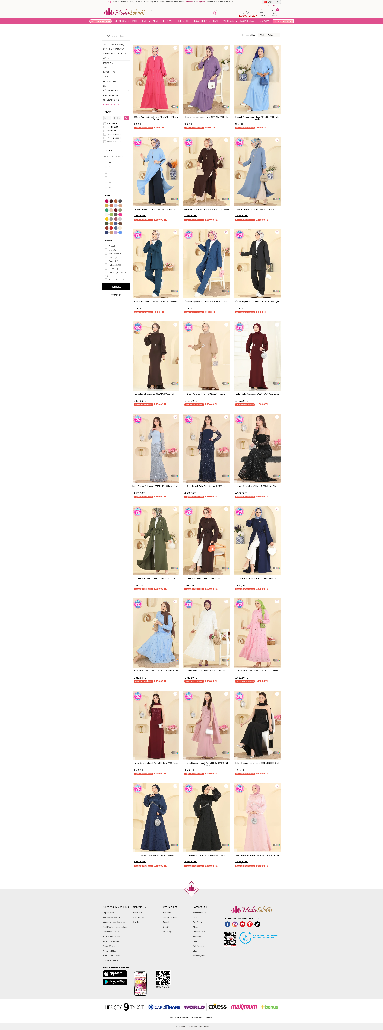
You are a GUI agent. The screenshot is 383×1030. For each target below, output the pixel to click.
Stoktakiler (250, 35)
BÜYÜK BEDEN (200, 21)
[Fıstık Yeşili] (111, 215)
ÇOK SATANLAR (111, 100)
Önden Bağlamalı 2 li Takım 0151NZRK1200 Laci (155, 302)
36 (110, 162)
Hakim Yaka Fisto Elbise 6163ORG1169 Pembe (257, 671)
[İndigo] (116, 224)
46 (110, 188)
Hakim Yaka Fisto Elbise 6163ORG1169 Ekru (206, 671)
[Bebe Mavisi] (116, 206)
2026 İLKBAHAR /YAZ (113, 49)
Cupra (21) (113, 261)
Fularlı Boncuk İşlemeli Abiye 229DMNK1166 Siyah (257, 763)
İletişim (136, 922)
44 (110, 183)
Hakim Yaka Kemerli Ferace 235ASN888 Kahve (206, 578)
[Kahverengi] (120, 224)
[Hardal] (111, 224)
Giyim (195, 917)
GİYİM (144, 21)
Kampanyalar (198, 956)
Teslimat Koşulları (111, 932)
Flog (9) (112, 246)
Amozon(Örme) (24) (117, 280)
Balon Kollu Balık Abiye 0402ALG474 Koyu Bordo (257, 394)
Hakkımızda (138, 917)
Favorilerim (168, 922)
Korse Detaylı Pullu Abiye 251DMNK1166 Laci (206, 486)
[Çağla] (120, 210)
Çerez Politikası (110, 951)
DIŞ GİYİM (167, 21)
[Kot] (116, 228)
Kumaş (109, 240)
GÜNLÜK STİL (183, 21)
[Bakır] (111, 206)
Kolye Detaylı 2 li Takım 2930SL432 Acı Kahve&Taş (206, 209)
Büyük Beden (199, 932)
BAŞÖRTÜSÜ (228, 21)
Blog (195, 951)
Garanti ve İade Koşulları (114, 922)
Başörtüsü (197, 936)
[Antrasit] (120, 201)
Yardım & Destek (110, 960)
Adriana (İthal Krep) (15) (115, 274)
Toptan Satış (108, 913)
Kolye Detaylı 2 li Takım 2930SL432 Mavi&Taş (257, 209)
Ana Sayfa (137, 913)
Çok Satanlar (198, 946)
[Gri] (111, 219)
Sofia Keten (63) (116, 254)
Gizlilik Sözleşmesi (111, 956)
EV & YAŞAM (264, 21)
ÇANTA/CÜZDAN (247, 21)
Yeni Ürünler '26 (199, 913)
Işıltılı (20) (113, 269)
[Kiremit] (107, 228)
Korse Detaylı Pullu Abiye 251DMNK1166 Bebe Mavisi (155, 486)
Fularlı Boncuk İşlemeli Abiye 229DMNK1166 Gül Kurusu (206, 764)
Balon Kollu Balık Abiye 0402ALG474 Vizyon (206, 394)
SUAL (106, 86)
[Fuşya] (120, 215)
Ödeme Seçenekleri (111, 917)
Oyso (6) (112, 250)
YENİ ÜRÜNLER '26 (102, 21)
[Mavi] (120, 233)
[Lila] (116, 233)
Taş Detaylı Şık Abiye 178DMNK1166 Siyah (206, 855)
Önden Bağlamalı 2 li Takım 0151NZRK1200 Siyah (257, 302)
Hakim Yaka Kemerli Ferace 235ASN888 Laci (257, 578)
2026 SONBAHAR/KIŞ (113, 44)
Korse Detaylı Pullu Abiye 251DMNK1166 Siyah (257, 486)
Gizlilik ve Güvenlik (111, 936)
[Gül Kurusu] (116, 219)
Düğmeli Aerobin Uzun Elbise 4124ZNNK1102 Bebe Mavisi (257, 118)
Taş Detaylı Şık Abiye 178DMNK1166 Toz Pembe (257, 855)
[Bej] (120, 206)
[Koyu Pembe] (107, 201)
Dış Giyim (197, 922)
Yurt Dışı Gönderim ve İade (115, 927)
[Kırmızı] (111, 228)
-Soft (176, 1026)
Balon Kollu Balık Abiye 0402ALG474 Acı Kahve (156, 394)
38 (110, 167)
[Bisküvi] (111, 210)
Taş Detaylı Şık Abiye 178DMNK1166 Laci (155, 855)
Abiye (195, 927)
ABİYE (155, 21)
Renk (108, 195)
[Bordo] (116, 210)
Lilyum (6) (113, 257)
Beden (108, 150)
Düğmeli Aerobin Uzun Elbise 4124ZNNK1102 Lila (206, 117)
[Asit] (107, 206)
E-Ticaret (182, 1026)
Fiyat (108, 112)
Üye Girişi (167, 932)
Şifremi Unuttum (170, 917)
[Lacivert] (107, 233)
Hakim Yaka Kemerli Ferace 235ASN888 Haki (155, 578)
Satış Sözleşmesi (111, 946)
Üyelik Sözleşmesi (111, 941)
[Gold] (107, 219)
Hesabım (167, 913)
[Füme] (116, 215)
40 (110, 172)
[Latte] (111, 233)
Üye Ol (166, 927)
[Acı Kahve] (111, 201)
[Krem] (120, 228)
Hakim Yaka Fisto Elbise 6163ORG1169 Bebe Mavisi (156, 671)
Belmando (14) (115, 265)
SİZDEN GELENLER (283, 21)
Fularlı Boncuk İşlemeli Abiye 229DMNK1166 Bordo (155, 763)
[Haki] (107, 224)
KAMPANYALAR (111, 104)
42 (110, 178)
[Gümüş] (120, 219)
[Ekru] (107, 215)
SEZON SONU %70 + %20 (126, 21)
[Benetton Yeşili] (107, 210)
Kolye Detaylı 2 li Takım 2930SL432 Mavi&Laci (155, 209)
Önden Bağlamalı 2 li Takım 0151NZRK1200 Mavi (206, 302)
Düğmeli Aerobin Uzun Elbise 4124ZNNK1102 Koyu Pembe (155, 118)
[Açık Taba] (116, 201)
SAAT (215, 21)
